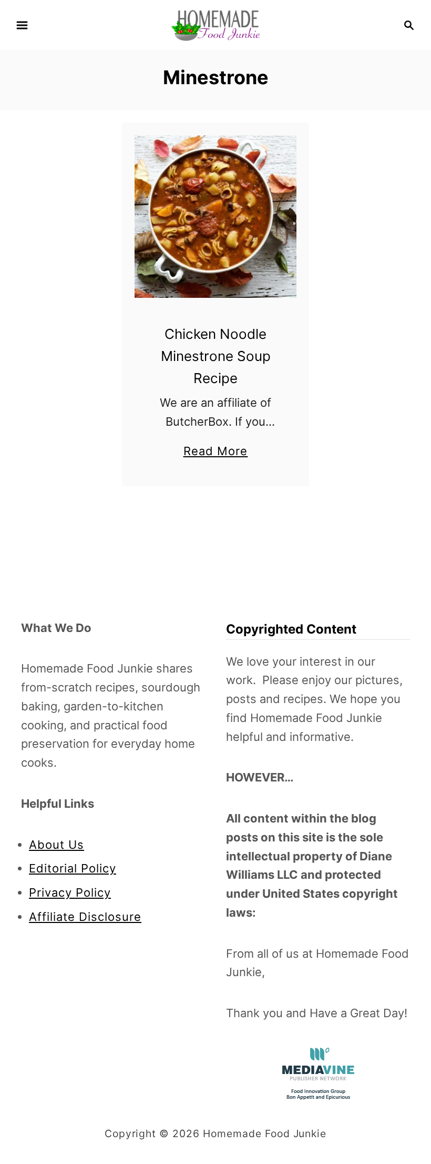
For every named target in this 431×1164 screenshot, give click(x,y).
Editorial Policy (72, 868)
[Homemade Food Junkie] (215, 24)
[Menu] (22, 25)
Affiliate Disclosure (85, 917)
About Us (56, 844)
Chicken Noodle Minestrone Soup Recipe (216, 356)
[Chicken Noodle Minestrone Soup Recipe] (216, 216)
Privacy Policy (70, 892)
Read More (215, 452)
